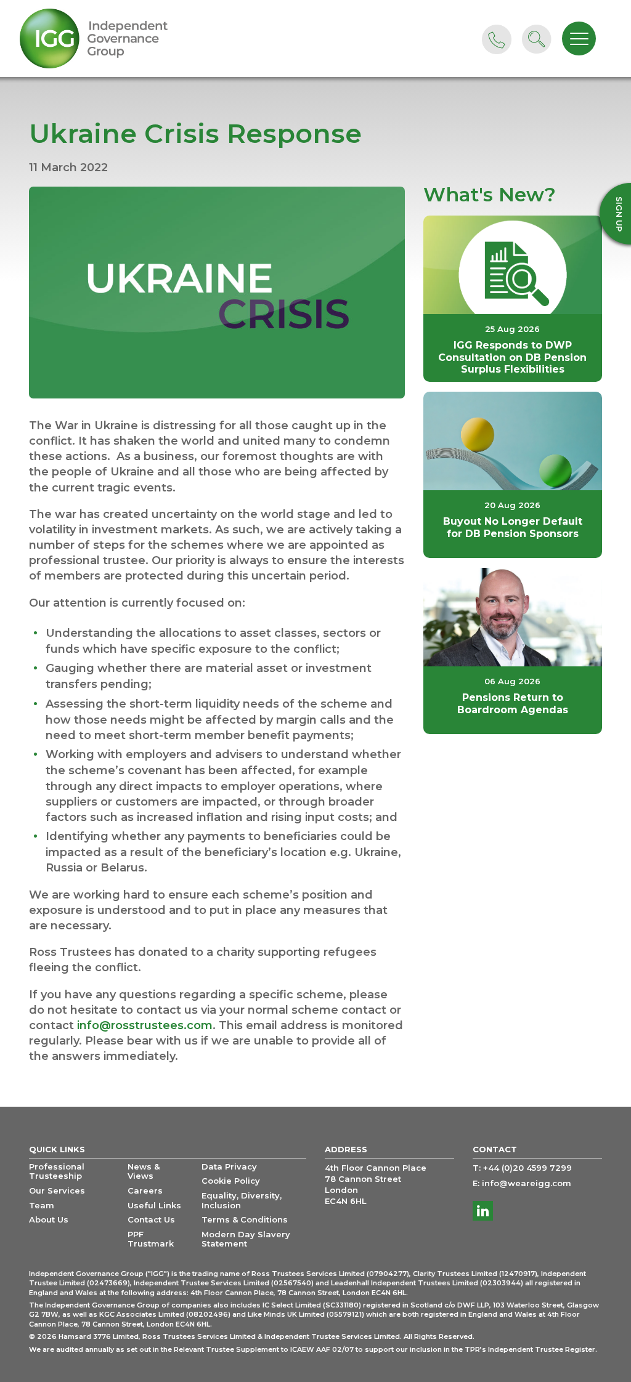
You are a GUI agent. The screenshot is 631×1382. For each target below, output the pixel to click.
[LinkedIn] (483, 1211)
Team (41, 1205)
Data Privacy (229, 1166)
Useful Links (154, 1205)
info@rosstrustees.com (145, 1025)
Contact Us (151, 1219)
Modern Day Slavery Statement (246, 1239)
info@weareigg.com (526, 1183)
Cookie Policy (231, 1181)
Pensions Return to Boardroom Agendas (512, 703)
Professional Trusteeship (56, 1171)
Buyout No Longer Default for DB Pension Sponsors (512, 527)
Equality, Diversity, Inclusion (242, 1200)
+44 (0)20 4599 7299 (527, 1168)
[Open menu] (579, 38)
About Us (48, 1219)
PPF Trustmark (151, 1239)
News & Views (144, 1171)
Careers (145, 1190)
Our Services (57, 1190)
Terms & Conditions (245, 1219)
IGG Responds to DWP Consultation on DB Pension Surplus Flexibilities (512, 356)
